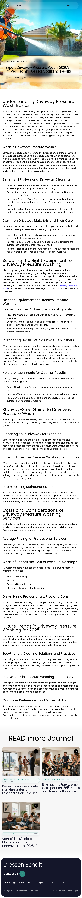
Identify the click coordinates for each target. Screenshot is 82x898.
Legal (76, 891)
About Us (54, 891)
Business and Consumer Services (22, 61)
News (21, 882)
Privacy (62, 891)
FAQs (30, 882)
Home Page (10, 882)
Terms (69, 891)
